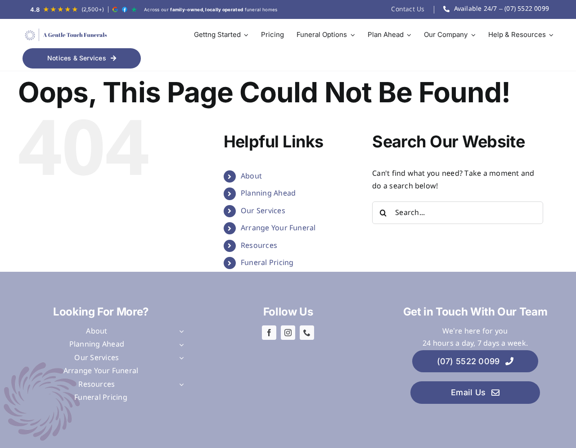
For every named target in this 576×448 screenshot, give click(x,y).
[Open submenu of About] (180, 331)
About (251, 176)
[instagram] (288, 332)
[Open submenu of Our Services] (180, 358)
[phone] (307, 332)
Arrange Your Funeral (278, 228)
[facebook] (269, 332)
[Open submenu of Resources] (180, 385)
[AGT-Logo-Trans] (65, 34)
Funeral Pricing (267, 263)
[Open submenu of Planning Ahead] (180, 344)
